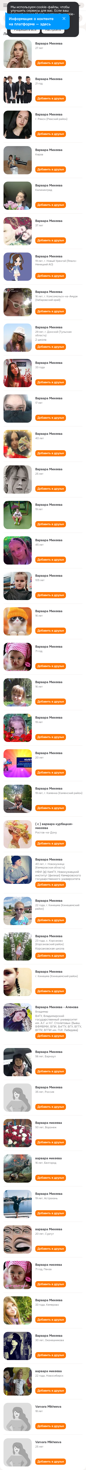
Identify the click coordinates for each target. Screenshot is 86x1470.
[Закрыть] (64, 19)
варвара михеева (48, 1158)
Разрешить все (25, 30)
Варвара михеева (48, 1123)
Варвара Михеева (48, 43)
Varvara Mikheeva (48, 1407)
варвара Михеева (48, 1229)
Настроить (53, 30)
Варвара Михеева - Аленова (56, 1007)
